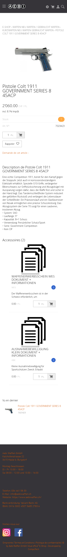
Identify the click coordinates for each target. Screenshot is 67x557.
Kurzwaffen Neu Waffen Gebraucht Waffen (28, 30)
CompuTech (33, 549)
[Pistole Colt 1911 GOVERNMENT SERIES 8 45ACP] (8, 410)
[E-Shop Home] (15, 6)
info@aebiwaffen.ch (20, 494)
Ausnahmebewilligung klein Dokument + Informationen (30, 352)
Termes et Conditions (24, 543)
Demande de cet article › (15, 152)
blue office (33, 546)
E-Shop (6, 27)
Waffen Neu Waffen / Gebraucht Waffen (36, 27)
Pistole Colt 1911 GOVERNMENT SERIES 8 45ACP (33, 32)
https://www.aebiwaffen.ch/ (26, 497)
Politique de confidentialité (48, 543)
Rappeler (10, 143)
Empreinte (8, 543)
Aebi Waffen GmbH (18, 546)
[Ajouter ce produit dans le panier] (20, 135)
